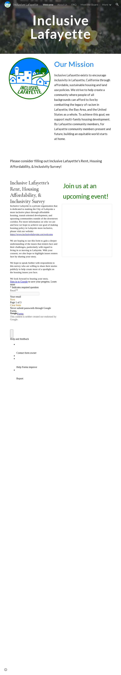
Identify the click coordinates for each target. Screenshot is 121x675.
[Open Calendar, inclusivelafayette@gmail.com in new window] (106, 208)
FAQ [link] (73, 4)
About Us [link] (62, 4)
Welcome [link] (48, 4)
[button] (117, 4)
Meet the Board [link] (89, 4)
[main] (60, 27)
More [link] (105, 4)
